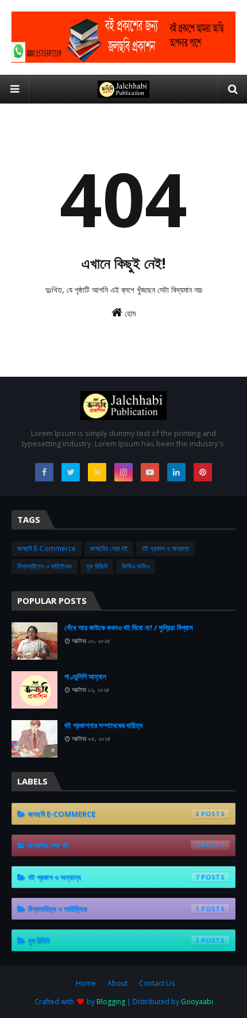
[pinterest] (203, 472)
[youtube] (150, 472)
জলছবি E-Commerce (46, 548)
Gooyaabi (197, 1001)
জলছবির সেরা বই (109, 548)
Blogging (111, 1001)
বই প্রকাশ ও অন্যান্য (165, 548)
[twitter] (70, 472)
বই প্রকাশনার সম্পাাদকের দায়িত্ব (103, 725)
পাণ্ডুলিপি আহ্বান (85, 676)
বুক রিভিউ (96, 566)
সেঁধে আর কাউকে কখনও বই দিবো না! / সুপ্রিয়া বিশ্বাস (128, 627)
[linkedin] (176, 472)
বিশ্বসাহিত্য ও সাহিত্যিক (44, 566)
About (117, 983)
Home (86, 983)
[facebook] (44, 472)
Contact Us (157, 983)
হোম (129, 313)
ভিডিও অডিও (135, 566)
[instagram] (123, 472)
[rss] (97, 472)
